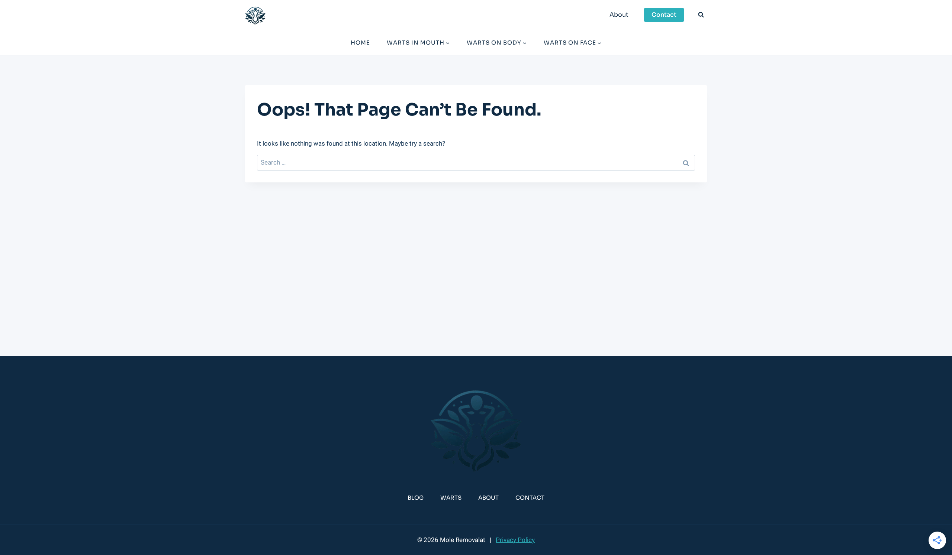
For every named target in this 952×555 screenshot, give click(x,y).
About (619, 15)
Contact (664, 15)
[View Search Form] (701, 15)
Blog (416, 497)
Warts (450, 497)
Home (360, 42)
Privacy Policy (515, 540)
